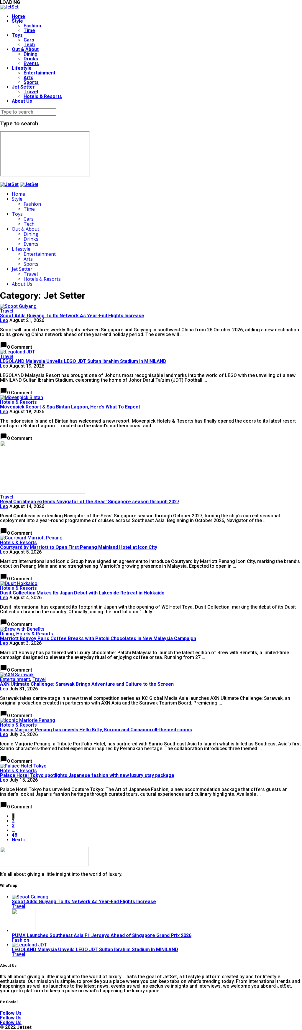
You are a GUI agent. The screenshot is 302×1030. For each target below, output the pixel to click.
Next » (19, 840)
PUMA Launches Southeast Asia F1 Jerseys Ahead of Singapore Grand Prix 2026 (101, 935)
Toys (17, 35)
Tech (29, 44)
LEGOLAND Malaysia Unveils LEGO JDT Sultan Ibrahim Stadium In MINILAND (83, 361)
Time (29, 30)
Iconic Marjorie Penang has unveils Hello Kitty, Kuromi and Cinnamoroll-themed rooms (96, 729)
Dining (30, 54)
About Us (22, 101)
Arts (28, 77)
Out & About (25, 49)
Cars (29, 40)
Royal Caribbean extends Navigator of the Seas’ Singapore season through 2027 (89, 501)
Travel (31, 91)
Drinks (31, 59)
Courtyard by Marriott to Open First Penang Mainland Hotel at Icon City (78, 547)
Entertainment (39, 73)
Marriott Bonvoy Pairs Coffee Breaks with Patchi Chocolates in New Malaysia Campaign (98, 638)
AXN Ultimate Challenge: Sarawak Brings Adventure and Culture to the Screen (87, 684)
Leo (4, 320)
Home (18, 16)
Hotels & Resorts (43, 96)
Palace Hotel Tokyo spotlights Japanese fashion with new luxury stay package (87, 775)
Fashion (32, 26)
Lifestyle (22, 68)
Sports (31, 82)
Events (31, 63)
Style (17, 21)
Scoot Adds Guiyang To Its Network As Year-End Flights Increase (72, 315)
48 (14, 835)
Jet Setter (23, 87)
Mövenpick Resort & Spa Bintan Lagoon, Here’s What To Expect (70, 407)
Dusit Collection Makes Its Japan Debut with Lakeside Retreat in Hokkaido (82, 593)
